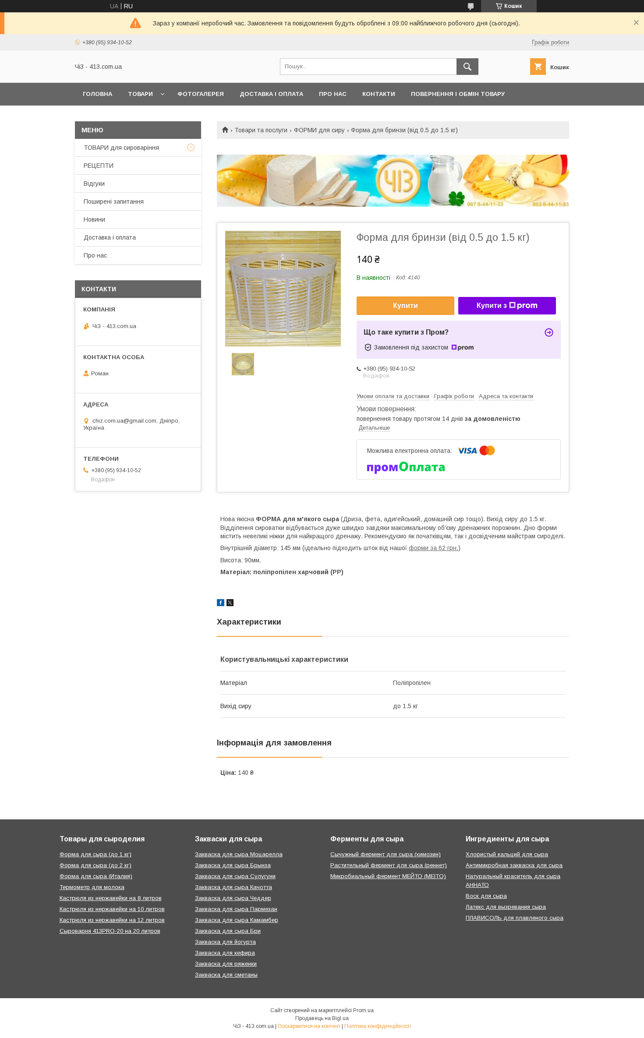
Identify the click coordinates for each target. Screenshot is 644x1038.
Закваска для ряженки (226, 963)
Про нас (333, 94)
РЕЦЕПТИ (98, 165)
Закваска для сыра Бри (228, 931)
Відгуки (94, 183)
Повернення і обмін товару (458, 94)
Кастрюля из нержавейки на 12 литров (112, 920)
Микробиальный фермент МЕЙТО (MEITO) (388, 876)
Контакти (378, 94)
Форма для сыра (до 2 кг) (95, 865)
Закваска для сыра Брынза (233, 865)
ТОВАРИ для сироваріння (121, 147)
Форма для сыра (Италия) (96, 876)
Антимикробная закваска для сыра (514, 865)
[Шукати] (467, 66)
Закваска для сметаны (226, 974)
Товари (140, 94)
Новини (94, 219)
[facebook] (220, 603)
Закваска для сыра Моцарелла (239, 854)
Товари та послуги (260, 130)
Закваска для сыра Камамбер (236, 920)
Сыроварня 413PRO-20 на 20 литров (110, 931)
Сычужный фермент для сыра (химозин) (385, 854)
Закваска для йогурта (225, 942)
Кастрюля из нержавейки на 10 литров (112, 909)
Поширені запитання (114, 201)
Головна (97, 94)
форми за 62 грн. (433, 547)
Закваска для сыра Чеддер (233, 898)
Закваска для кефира (225, 953)
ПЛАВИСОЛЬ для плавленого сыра (514, 917)
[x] (230, 603)
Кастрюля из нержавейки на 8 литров (111, 898)
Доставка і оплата (271, 94)
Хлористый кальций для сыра (507, 854)
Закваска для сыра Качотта (233, 887)
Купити (405, 305)
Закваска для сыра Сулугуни (235, 876)
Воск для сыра (486, 896)
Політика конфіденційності (377, 1026)
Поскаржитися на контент (309, 1026)
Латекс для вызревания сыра (506, 907)
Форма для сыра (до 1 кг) (95, 854)
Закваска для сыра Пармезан (236, 909)
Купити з (492, 305)
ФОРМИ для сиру (319, 130)
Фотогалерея (200, 94)
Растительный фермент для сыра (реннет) (388, 865)
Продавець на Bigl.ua (322, 1018)
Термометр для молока (92, 887)
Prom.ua (363, 1010)
